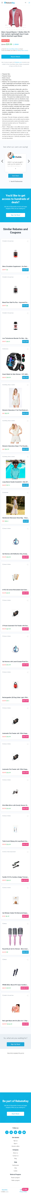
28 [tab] (13, 30)
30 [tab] (16, 30)
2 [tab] (8, 25)
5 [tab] (13, 25)
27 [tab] (11, 30)
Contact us (15, 1155)
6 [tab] (15, 25)
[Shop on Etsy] (15, 1081)
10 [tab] (21, 25)
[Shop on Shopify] (15, 1088)
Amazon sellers (15, 1146)
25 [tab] (8, 30)
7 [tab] (16, 25)
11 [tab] (23, 25)
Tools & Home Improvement (10, 851)
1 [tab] (6, 25)
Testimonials (15, 1165)
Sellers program (15, 1180)
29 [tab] (15, 30)
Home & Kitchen (7, 528)
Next (29, 161)
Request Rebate (15, 56)
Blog (15, 1158)
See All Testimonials (16, 181)
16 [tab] (11, 27)
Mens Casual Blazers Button (12, 48)
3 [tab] (9, 25)
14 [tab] (8, 27)
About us (15, 1153)
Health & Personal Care (9, 241)
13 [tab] (6, 27)
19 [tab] (16, 27)
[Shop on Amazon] (15, 1067)
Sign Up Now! (15, 215)
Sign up (15, 1140)
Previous (2, 161)
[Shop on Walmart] (15, 1060)
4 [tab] (11, 25)
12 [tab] (25, 25)
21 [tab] (20, 27)
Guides (15, 1171)
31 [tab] (18, 30)
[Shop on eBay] (15, 1074)
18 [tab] (15, 27)
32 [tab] (20, 30)
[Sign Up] (29, 2)
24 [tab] (25, 27)
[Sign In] (27, 3)
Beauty (5, 923)
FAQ (15, 1168)
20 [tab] (18, 27)
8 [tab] (18, 25)
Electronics (6, 348)
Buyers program (15, 1177)
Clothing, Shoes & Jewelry (22, 50)
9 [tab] (20, 25)
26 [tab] (9, 30)
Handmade (6, 492)
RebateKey (4, 1190)
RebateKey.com (18, 62)
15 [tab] (9, 27)
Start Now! (15, 175)
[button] (28, 241)
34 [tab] (23, 30)
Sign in (15, 1143)
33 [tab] (21, 30)
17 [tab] (13, 27)
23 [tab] (23, 27)
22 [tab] (21, 27)
